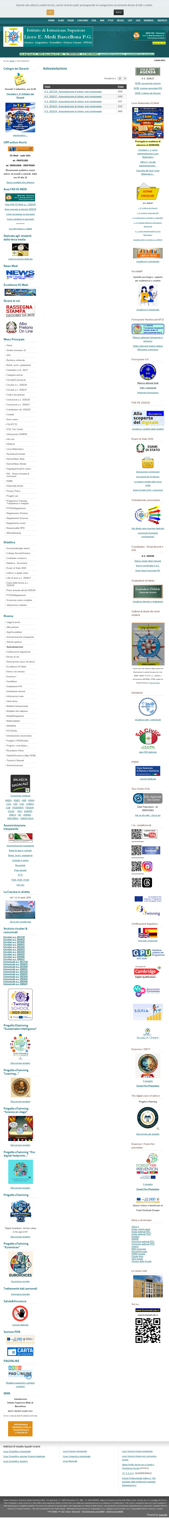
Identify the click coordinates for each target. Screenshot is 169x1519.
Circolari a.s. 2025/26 (17, 385)
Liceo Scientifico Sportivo (15, 1461)
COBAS (30, 804)
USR (138, 20)
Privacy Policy (13, 491)
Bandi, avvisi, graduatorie (19, 365)
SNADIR (28, 811)
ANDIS (8, 800)
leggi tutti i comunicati (147, 941)
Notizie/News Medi (15, 459)
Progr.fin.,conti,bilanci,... (18, 745)
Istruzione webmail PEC (143, 1241)
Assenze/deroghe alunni (18, 548)
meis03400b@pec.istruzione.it (140, 54)
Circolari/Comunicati (16, 380)
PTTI (20, 875)
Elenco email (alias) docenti (148, 561)
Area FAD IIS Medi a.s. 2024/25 (20, 229)
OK (50, 12)
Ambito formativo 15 (16, 350)
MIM (102, 20)
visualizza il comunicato (147, 261)
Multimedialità (13, 721)
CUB (8, 807)
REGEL (120, 20)
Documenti (20, 865)
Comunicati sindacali (20, 795)
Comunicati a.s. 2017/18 (15, 962)
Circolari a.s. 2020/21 (14, 944)
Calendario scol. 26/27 (17, 370)
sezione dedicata (20, 1325)
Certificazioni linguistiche (18, 652)
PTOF (111, 20)
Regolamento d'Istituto (17, 513)
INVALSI (11, 444)
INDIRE (135, 1239)
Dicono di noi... (14, 657)
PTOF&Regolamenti (16, 508)
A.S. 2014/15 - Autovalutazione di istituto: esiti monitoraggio (73, 106)
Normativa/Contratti (16, 454)
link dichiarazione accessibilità (93, 1511)
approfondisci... (20, 135)
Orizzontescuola (139, 1251)
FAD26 (71, 20)
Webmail (149, 20)
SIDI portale (137, 1259)
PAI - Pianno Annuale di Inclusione (18, 475)
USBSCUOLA (27, 818)
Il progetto (148, 1081)
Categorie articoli (15, 375)
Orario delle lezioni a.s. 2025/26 (18, 584)
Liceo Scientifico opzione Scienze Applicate (24, 1456)
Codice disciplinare (16, 395)
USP (130, 20)
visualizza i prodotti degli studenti (148, 429)
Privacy (68, 1511)
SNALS (12, 815)
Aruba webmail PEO (141, 1234)
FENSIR (30, 807)
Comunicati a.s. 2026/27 (18, 404)
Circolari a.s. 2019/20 (14, 942)
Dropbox (135, 1236)
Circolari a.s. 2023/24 (14, 952)
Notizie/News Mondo (16, 464)
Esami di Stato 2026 (16, 568)
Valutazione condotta (17, 605)
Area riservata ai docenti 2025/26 (20, 209)
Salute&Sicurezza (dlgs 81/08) (21, 755)
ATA (9, 355)
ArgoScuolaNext (14, 632)
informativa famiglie (20, 1294)
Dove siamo (12, 419)
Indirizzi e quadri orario (17, 573)
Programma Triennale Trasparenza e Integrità (18, 502)
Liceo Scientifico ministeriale (17, 1451)
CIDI (15, 804)
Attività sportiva (14, 642)
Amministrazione (15, 765)
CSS (63, 1511)
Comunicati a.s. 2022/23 (15, 974)
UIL (19, 815)
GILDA (11, 811)
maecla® (163, 1515)
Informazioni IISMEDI (17, 434)
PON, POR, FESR (20, 880)
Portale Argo (137, 1256)
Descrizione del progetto (147, 1134)
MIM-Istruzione (139, 1249)
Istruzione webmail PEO (143, 1244)
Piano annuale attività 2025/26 (21, 590)
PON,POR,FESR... (16, 486)
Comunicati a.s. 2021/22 (15, 971)
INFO (118, 12)
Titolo (47, 86)
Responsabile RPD (16, 528)
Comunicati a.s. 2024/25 (15, 979)
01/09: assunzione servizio (148, 83)
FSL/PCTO (12, 424)
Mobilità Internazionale (17, 706)
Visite (120, 86)
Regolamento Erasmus (17, 518)
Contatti (10, 414)
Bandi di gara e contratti (20, 850)
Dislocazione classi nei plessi (21, 661)
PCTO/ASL (12, 731)
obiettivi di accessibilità (114, 1511)
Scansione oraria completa (19, 600)
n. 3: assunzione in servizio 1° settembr (147, 218)
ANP (24, 800)
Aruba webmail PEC (141, 1231)
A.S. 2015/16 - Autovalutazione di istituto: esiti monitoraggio (73, 101)
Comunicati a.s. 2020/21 (15, 969)
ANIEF (17, 800)
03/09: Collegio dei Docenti (148, 93)
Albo (61, 20)
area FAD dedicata (148, 752)
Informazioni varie (15, 696)
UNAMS (27, 815)
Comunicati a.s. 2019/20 (15, 966)
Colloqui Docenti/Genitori (18, 553)
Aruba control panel (141, 1229)
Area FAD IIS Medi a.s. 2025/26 (20, 204)
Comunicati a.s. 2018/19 (15, 964)
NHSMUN (11, 726)
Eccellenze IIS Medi (16, 666)
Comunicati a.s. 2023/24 (15, 976)
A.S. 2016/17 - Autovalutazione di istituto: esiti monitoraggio (73, 96)
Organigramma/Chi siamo (19, 469)
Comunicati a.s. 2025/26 (18, 399)
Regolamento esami (16, 523)
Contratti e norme (20, 860)
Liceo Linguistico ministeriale (76, 1456)
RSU (19, 811)
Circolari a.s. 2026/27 (17, 390)
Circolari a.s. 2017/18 (14, 937)
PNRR (10, 481)
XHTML (54, 1511)
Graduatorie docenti (16, 691)
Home (51, 20)
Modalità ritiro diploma (17, 711)
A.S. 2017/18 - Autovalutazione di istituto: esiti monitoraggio (73, 91)
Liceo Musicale (70, 1461)
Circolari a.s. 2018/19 (14, 939)
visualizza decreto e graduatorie (148, 601)
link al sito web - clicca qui (147, 815)
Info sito (10, 439)
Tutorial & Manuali (15, 760)
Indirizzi (162, 20)
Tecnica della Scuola (141, 1261)
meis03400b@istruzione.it (112, 54)
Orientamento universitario (19, 736)
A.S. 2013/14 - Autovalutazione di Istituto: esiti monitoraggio (73, 111)
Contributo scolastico (17, 558)
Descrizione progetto (20, 1063)
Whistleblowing (14, 533)
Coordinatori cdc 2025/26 (18, 409)
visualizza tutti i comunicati (148, 719)
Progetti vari (12, 496)
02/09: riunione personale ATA (148, 88)
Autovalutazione (15, 647)
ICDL (94, 20)
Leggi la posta (13, 622)
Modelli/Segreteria (15, 716)
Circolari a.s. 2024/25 (14, 954)
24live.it (135, 1227)
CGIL (8, 804)
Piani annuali (20, 870)
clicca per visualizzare (20, 922)
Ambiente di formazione (147, 393)
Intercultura (12, 701)
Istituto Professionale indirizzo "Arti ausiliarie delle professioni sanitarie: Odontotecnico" (139, 1482)
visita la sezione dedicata (20, 259)
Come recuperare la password (20, 214)
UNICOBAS (12, 818)
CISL (21, 804)
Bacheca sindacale (16, 360)
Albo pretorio (13, 627)
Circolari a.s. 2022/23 (14, 949)
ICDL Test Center (15, 429)
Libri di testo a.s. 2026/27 (19, 578)
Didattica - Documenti (17, 563)
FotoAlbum (12, 681)
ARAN (31, 800)
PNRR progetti (138, 1254)
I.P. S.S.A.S (128, 1473)
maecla (135, 1246)
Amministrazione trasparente (20, 637)
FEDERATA (18, 807)
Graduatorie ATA (14, 686)
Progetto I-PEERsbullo (17, 741)
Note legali (76, 1511)
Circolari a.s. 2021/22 (14, 947)
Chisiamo (82, 20)
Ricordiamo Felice (15, 750)
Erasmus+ (12, 676)
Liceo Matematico (15, 449)
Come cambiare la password (20, 219)
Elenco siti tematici (16, 671)
